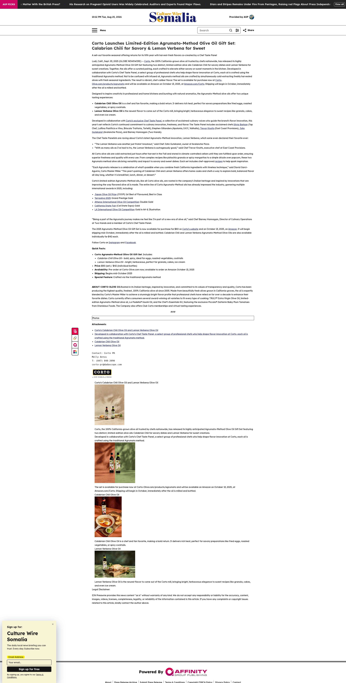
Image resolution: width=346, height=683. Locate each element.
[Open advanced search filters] (237, 30)
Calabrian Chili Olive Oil (107, 341)
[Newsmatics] (75, 351)
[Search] (230, 30)
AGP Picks (9, 4)
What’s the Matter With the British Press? (34, 4)
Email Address (15, 657)
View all (339, 4)
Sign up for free (29, 669)
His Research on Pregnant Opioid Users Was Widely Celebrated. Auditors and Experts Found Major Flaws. (135, 4)
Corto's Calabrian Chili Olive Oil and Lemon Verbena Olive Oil (126, 330)
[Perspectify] (75, 338)
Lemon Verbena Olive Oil (108, 345)
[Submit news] (75, 331)
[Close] (52, 624)
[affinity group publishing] (75, 345)
